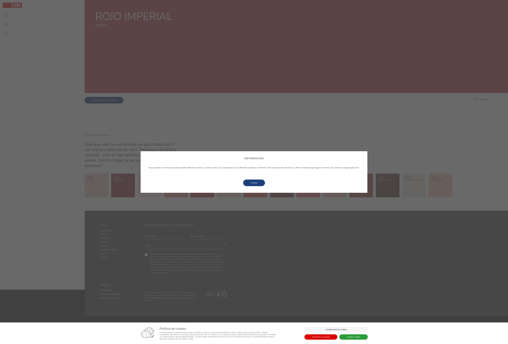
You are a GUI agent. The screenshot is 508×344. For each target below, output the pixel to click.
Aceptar (254, 183)
